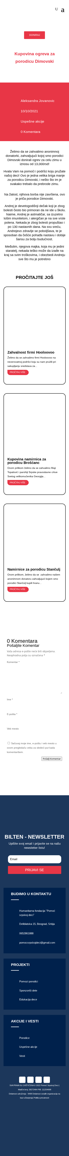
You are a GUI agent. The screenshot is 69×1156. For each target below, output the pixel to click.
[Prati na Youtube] (47, 1080)
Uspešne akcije (32, 121)
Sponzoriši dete (28, 990)
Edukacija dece (28, 999)
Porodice (24, 1037)
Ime (10, 699)
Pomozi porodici (28, 981)
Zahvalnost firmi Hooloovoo (30, 352)
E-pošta (12, 714)
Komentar (13, 662)
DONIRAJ (34, 35)
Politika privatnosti (41, 1098)
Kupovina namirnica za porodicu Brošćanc (26, 461)
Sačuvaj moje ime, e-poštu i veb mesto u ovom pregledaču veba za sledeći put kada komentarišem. (32, 747)
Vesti (22, 1055)
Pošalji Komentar (52, 758)
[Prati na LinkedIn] (38, 1080)
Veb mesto (13, 728)
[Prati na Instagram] (30, 1080)
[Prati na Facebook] (22, 1080)
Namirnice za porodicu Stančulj (33, 569)
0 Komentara (30, 132)
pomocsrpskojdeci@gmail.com (37, 942)
